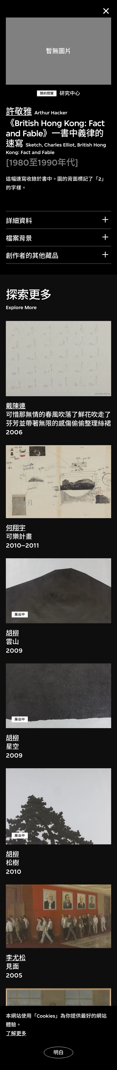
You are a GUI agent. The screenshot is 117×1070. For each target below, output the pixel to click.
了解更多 (16, 1033)
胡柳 (12, 633)
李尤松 (16, 958)
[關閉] (106, 11)
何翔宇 (16, 528)
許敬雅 (19, 112)
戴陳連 (16, 406)
